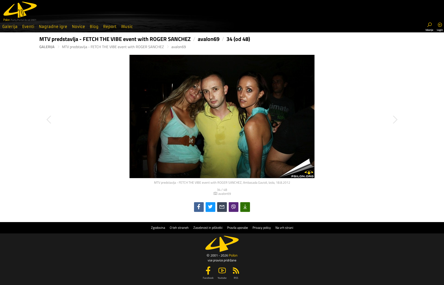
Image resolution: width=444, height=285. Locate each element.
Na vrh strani (284, 227)
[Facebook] (199, 207)
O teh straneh (179, 227)
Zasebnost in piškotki (207, 227)
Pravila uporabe (237, 227)
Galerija (10, 26)
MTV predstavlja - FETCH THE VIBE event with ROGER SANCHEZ (113, 47)
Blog (94, 26)
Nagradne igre (53, 26)
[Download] (245, 207)
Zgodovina (158, 227)
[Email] (222, 207)
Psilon (233, 255)
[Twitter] (210, 207)
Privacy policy (262, 227)
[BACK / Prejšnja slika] (130, 120)
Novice (78, 26)
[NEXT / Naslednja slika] (313, 120)
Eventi (28, 26)
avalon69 (178, 47)
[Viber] (233, 207)
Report (110, 26)
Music (127, 26)
